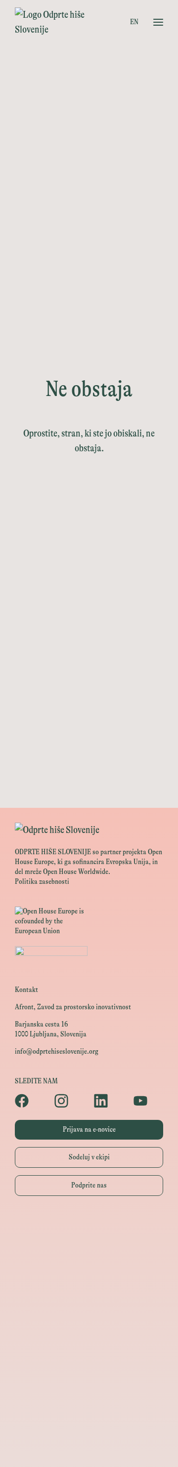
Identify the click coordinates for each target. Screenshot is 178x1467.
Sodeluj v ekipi (89, 1157)
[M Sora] (89, 1382)
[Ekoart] (89, 1426)
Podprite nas (89, 1185)
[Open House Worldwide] (89, 1249)
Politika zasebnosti (42, 881)
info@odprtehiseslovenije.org (56, 1051)
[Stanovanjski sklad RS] (89, 1404)
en (134, 22)
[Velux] (89, 1359)
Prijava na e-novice (89, 1129)
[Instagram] (69, 1101)
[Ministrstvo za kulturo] (89, 1271)
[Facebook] (29, 1101)
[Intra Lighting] (89, 1337)
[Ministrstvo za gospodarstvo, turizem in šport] (89, 1293)
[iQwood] (89, 1448)
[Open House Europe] (89, 1227)
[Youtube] (148, 1101)
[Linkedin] (109, 1101)
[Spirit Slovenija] (89, 1315)
